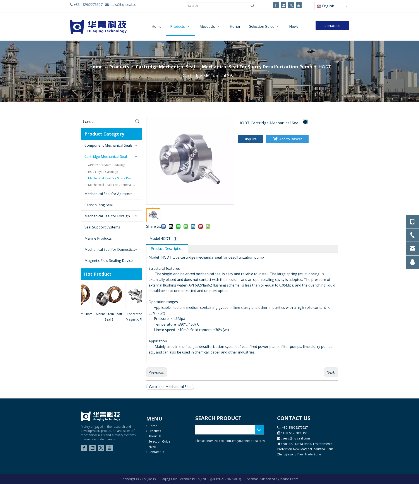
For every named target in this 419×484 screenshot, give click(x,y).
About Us (154, 436)
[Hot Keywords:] (252, 5)
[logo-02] (100, 416)
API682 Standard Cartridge (106, 165)
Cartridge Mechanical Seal (105, 156)
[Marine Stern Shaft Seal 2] (96, 296)
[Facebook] (276, 5)
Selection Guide (159, 441)
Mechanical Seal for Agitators (108, 193)
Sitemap (253, 479)
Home (152, 426)
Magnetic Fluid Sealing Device (108, 260)
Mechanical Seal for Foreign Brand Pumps (113, 216)
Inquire (251, 139)
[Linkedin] (283, 5)
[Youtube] (299, 5)
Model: (154, 238)
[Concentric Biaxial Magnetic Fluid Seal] (126, 296)
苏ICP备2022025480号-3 (227, 479)
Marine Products (98, 238)
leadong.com (288, 479)
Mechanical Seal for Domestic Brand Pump (113, 249)
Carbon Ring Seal (98, 205)
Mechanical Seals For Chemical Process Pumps (115, 185)
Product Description (167, 248)
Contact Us (332, 26)
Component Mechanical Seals (108, 145)
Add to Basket (290, 139)
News (152, 447)
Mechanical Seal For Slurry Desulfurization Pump (115, 178)
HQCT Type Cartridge (103, 172)
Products (154, 431)
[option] (96, 302)
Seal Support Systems (102, 227)
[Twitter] (291, 5)
